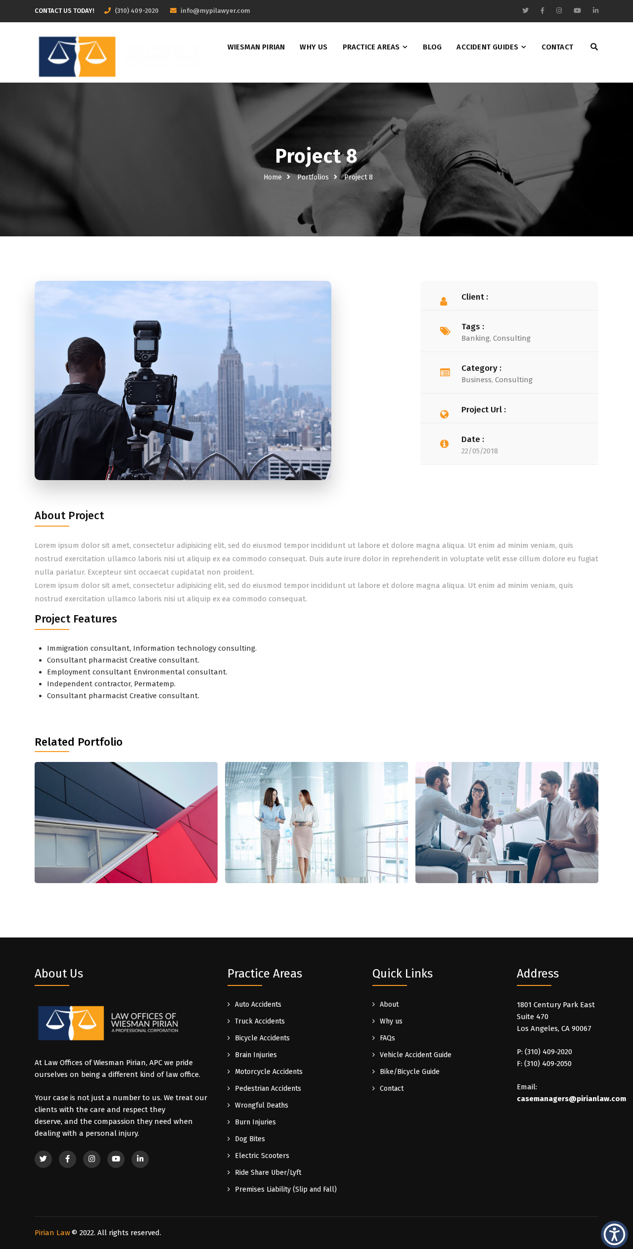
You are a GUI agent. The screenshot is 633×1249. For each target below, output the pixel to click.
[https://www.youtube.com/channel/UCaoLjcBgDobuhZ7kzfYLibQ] (577, 10)
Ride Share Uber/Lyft (268, 1172)
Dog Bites (250, 1139)
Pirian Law (52, 1232)
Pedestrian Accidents (268, 1088)
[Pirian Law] (121, 54)
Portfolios (313, 177)
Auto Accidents (258, 1004)
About (389, 1004)
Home (273, 177)
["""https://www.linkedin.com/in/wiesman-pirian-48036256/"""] (140, 1159)
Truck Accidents (260, 1021)
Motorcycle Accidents (269, 1072)
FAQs (387, 1038)
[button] (614, 1234)
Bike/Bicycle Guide (410, 1072)
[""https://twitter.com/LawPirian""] (525, 10)
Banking (475, 338)
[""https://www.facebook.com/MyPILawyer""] (542, 10)
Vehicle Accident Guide (416, 1055)
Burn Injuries (255, 1122)
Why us (313, 47)
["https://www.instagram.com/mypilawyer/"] (559, 10)
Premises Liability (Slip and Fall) (286, 1189)
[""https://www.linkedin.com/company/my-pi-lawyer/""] (595, 10)
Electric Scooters (262, 1156)
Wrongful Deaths (261, 1105)
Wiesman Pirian (256, 47)
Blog (432, 47)
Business (476, 379)
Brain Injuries (256, 1055)
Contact (557, 47)
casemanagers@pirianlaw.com (571, 1098)
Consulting (512, 338)
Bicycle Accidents (262, 1038)
